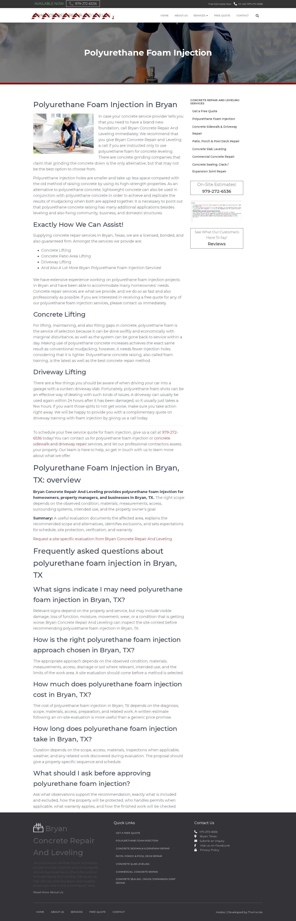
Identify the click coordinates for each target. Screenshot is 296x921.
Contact (242, 15)
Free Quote (222, 15)
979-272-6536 (86, 4)
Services (200, 15)
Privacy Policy (208, 850)
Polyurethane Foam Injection (213, 119)
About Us (181, 15)
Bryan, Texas (207, 836)
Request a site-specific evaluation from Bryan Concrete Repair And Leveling (102, 539)
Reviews (217, 243)
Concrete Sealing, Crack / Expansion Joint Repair (146, 880)
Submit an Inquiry (211, 841)
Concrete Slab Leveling (209, 149)
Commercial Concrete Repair (213, 157)
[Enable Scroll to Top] (288, 913)
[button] (207, 15)
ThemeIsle (255, 912)
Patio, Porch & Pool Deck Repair (215, 141)
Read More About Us (48, 892)
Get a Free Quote (204, 111)
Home (165, 15)
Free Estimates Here (219, 3)
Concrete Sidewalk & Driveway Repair (143, 848)
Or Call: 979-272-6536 (250, 3)
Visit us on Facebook (213, 845)
